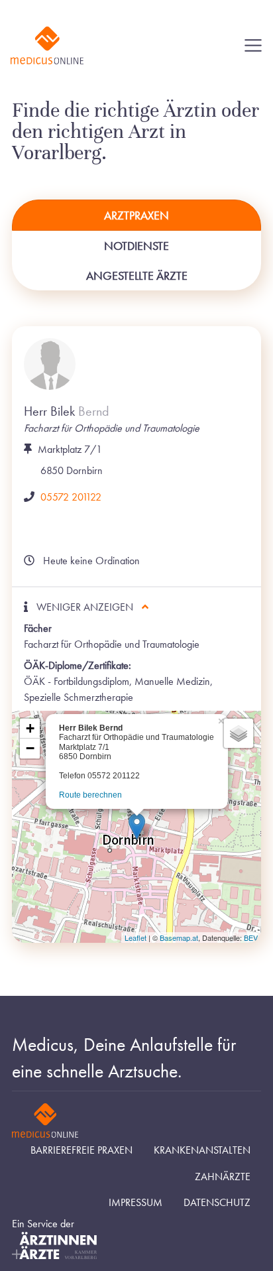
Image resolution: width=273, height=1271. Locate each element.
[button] (137, 826)
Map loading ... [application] (135, 829)
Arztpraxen (136, 215)
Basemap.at (179, 937)
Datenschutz (217, 1202)
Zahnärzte (222, 1176)
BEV (251, 937)
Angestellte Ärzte (137, 275)
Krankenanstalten (202, 1150)
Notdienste (136, 245)
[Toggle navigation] (253, 45)
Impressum (135, 1202)
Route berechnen (90, 795)
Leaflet (135, 937)
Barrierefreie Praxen (81, 1150)
